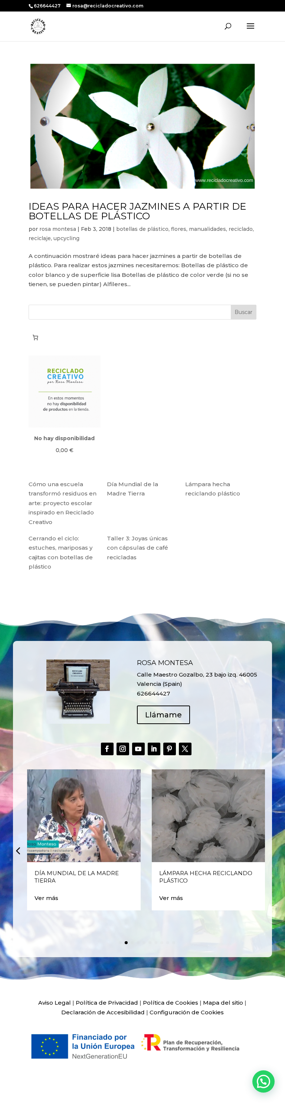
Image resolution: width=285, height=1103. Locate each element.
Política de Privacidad (107, 1002)
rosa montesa (57, 229)
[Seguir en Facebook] (107, 749)
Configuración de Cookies (187, 1012)
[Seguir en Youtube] (138, 749)
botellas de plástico (142, 229)
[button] (18, 850)
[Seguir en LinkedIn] (154, 749)
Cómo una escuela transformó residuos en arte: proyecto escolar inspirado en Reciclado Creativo (62, 503)
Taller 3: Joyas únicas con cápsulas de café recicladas (137, 548)
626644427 (48, 6)
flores (178, 229)
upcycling (66, 238)
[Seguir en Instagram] (123, 749)
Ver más (46, 897)
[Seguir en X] (185, 749)
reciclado (241, 229)
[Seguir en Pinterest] (169, 749)
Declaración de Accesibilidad (103, 1012)
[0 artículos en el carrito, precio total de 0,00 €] (36, 338)
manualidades (207, 229)
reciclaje (40, 238)
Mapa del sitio (223, 1002)
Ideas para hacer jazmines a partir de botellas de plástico (137, 211)
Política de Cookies (170, 1002)
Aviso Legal (54, 1002)
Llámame (163, 714)
